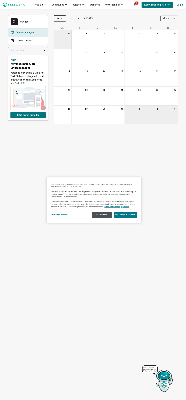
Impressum (125, 207)
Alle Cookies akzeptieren (125, 215)
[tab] (39, 4)
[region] (94, 200)
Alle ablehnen (101, 215)
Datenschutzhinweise (112, 207)
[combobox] (28, 50)
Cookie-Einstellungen (59, 214)
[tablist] (78, 4)
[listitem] (28, 32)
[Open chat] (158, 379)
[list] (28, 36)
